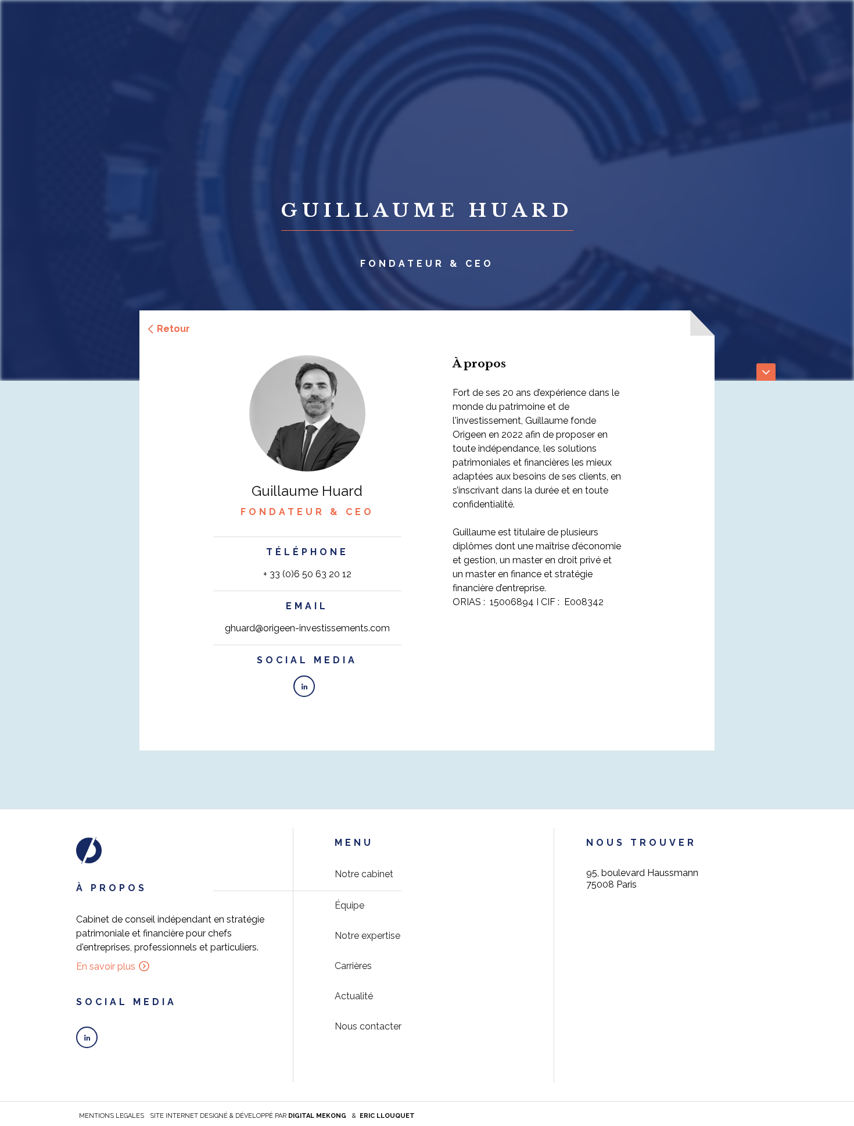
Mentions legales (111, 1116)
